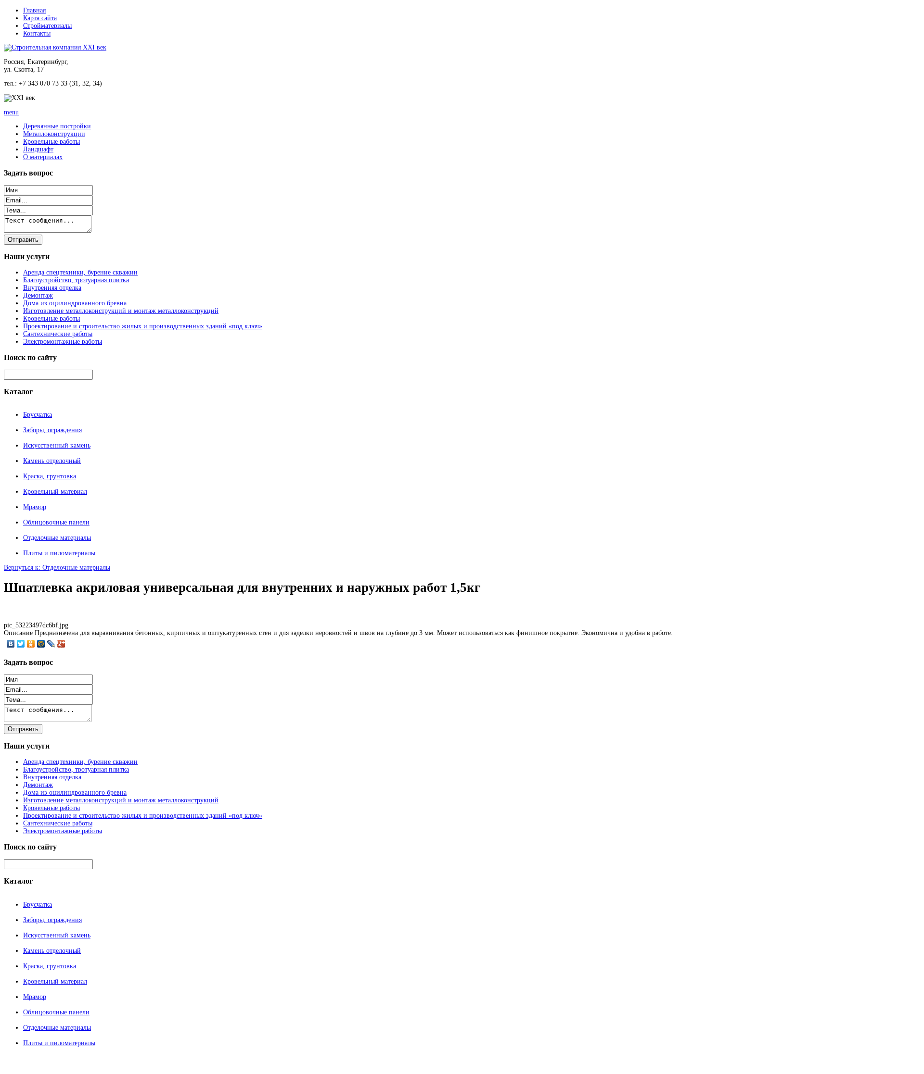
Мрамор (34, 507)
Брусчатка (37, 414)
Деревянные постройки (57, 126)
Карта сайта (40, 18)
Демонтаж (38, 295)
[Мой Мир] (41, 643)
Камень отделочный (52, 460)
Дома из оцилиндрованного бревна (75, 303)
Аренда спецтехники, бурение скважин (80, 272)
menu (11, 112)
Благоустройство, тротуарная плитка (76, 280)
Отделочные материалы (57, 537)
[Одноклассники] (31, 643)
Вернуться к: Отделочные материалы (57, 567)
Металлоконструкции (54, 133)
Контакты (37, 33)
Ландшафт (38, 149)
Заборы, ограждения (52, 430)
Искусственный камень (56, 445)
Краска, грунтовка (49, 476)
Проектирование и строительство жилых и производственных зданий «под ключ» (142, 326)
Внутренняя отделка (52, 287)
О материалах (43, 157)
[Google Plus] (61, 643)
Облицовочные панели (56, 522)
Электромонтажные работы (62, 341)
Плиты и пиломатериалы (59, 553)
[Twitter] (21, 643)
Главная (34, 10)
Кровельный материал (55, 491)
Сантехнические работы (57, 333)
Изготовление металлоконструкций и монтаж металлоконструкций (120, 310)
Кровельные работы (51, 141)
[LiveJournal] (51, 643)
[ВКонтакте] (11, 643)
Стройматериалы (47, 25)
